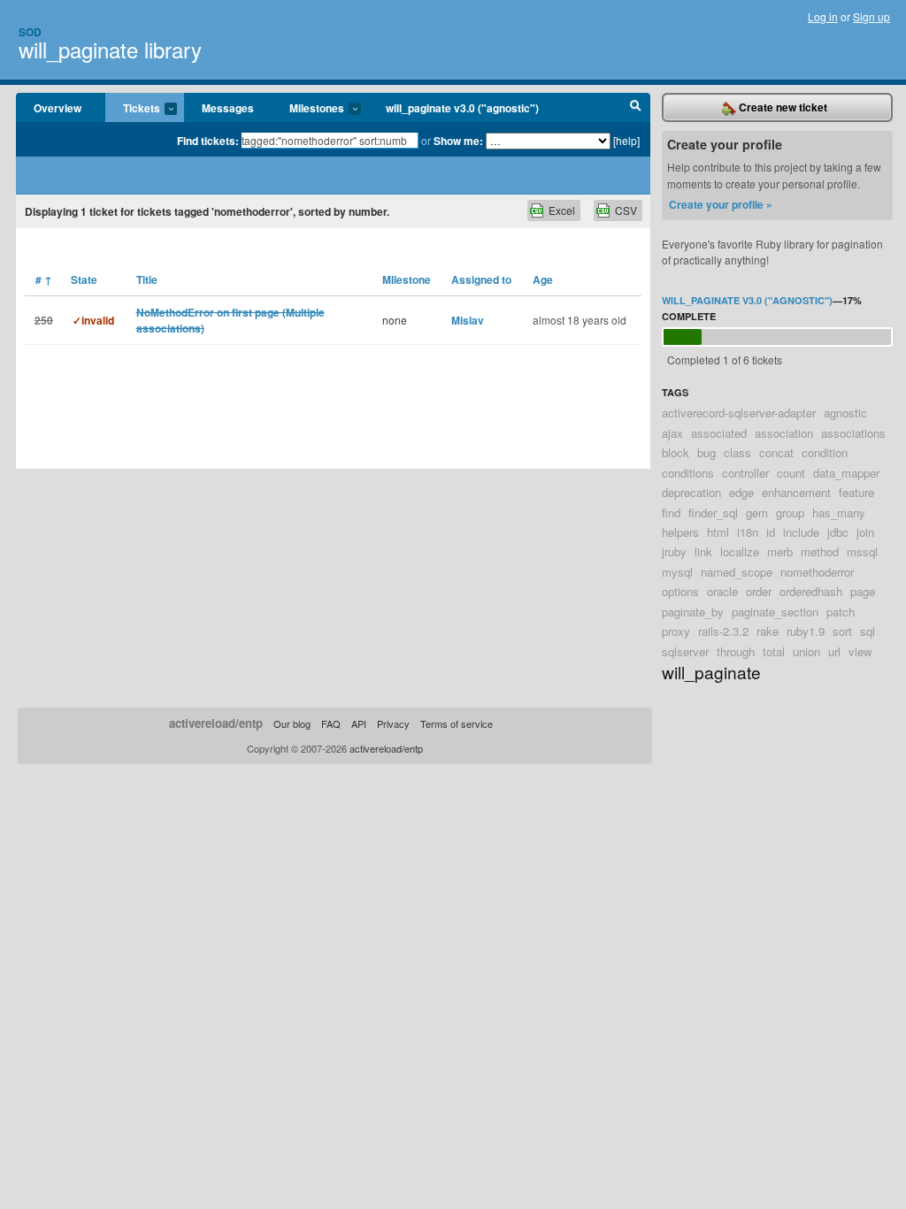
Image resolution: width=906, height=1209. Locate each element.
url (834, 651)
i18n (747, 532)
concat (776, 452)
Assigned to (481, 279)
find (671, 512)
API (358, 723)
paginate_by (693, 611)
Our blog (292, 723)
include (801, 532)
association (784, 433)
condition (825, 452)
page (862, 591)
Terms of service (456, 723)
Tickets (132, 109)
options (680, 591)
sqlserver (685, 651)
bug (706, 452)
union (806, 651)
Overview (57, 108)
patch (840, 611)
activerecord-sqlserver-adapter (739, 412)
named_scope (736, 571)
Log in (823, 16)
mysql (677, 571)
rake (767, 631)
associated (719, 433)
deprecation (691, 492)
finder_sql (713, 512)
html (718, 532)
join (865, 532)
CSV (626, 210)
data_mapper (846, 472)
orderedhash (810, 591)
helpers (680, 532)
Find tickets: (208, 141)
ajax (672, 433)
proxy (676, 631)
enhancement (796, 492)
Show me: (458, 141)
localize (739, 551)
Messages (228, 108)
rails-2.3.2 (723, 631)
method (820, 551)
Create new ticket (781, 107)
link (703, 551)
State (84, 279)
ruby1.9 (806, 631)
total (774, 651)
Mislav (467, 320)
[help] (626, 140)
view (860, 651)
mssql (862, 551)
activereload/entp (216, 723)
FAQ (331, 723)
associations (853, 433)
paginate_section (775, 611)
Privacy (393, 723)
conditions (688, 472)
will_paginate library (110, 49)
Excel (562, 210)
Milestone (406, 279)
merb (780, 551)
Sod (30, 32)
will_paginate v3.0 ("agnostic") (462, 108)
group (790, 512)
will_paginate (711, 672)
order (759, 591)
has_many (838, 512)
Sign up (871, 16)
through (736, 651)
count (791, 472)
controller (745, 472)
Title (146, 279)
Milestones (308, 109)
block (675, 452)
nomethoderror (817, 571)
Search (635, 108)
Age (543, 279)
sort (842, 631)
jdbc (837, 532)
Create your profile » (720, 204)
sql (867, 631)
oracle (722, 591)
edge (741, 492)
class (737, 452)
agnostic (845, 412)
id (770, 532)
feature (856, 492)
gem (757, 512)
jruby (674, 551)
